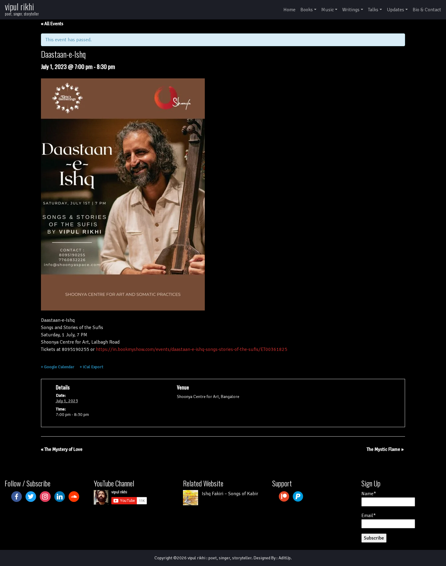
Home (289, 10)
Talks (373, 10)
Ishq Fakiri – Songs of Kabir (230, 494)
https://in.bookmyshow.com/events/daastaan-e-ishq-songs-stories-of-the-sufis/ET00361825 (191, 349)
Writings (351, 10)
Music (327, 10)
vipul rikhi (19, 6)
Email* (368, 516)
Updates (395, 10)
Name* (368, 494)
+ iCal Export (91, 366)
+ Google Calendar (57, 366)
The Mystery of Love (62, 449)
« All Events (52, 23)
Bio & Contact (427, 10)
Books (306, 10)
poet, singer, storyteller (230, 558)
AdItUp (285, 558)
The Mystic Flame (385, 449)
